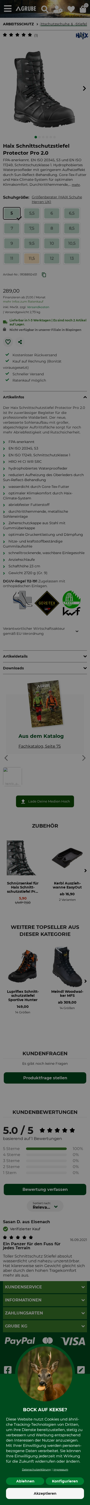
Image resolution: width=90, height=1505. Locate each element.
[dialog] (45, 752)
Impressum (61, 1469)
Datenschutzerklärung (36, 1469)
